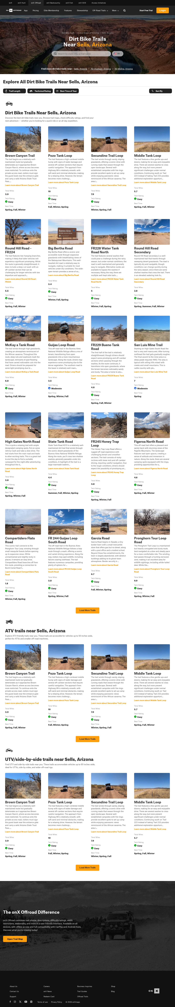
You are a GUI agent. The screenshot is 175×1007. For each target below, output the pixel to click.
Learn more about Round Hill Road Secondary (152, 264)
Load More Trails (87, 610)
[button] (14, 91)
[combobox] (83, 53)
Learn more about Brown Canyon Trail (23, 169)
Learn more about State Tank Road (66, 457)
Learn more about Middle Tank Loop (152, 169)
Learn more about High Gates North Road (23, 457)
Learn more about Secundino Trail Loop (109, 169)
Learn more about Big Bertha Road (66, 264)
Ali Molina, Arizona (124, 68)
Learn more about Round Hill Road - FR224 (23, 264)
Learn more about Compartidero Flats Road (23, 555)
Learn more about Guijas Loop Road (66, 360)
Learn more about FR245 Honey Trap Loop (109, 457)
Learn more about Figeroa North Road (152, 457)
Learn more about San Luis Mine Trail (152, 360)
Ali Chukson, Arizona (101, 68)
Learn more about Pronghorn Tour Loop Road (152, 555)
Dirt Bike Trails (68, 33)
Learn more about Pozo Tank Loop (66, 169)
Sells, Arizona (80, 68)
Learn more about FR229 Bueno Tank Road (109, 360)
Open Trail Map (15, 939)
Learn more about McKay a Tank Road (23, 360)
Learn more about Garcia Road (109, 555)
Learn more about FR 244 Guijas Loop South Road (66, 555)
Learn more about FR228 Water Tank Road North (109, 264)
